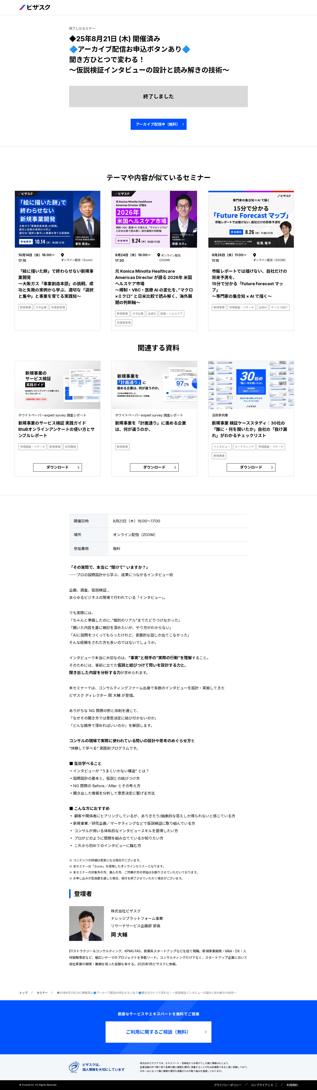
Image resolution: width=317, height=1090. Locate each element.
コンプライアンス (262, 1085)
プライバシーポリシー (228, 1085)
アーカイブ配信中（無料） (158, 124)
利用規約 (292, 1085)
